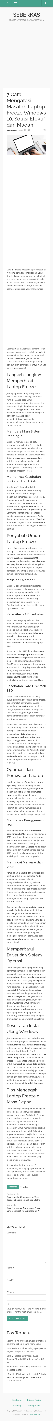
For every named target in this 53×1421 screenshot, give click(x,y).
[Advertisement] (26, 56)
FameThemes (34, 1414)
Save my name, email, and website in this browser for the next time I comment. (26, 1310)
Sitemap (17, 1405)
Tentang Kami (33, 1405)
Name (10, 1267)
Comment (12, 1232)
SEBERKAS (26, 15)
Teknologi (24, 1187)
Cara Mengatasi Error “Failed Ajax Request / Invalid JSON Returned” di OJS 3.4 (25, 1359)
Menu (14, 3)
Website (10, 1292)
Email (10, 1280)
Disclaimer (17, 1400)
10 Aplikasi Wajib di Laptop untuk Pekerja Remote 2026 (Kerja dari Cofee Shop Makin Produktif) (26, 1377)
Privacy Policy (34, 1400)
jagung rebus (12, 130)
